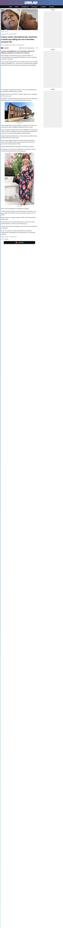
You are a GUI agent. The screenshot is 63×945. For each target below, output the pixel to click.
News (10, 6)
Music (16, 6)
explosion (18, 55)
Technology (24, 6)
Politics (51, 6)
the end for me (7, 96)
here (26, 223)
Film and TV (34, 6)
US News (6, 239)
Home (2, 31)
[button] (37, 48)
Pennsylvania (15, 57)
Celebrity (43, 6)
